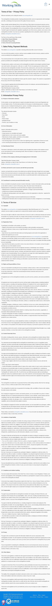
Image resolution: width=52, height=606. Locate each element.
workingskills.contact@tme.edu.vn (12, 33)
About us (35, 595)
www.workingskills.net (27, 15)
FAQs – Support (41, 595)
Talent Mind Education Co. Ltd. (16, 596)
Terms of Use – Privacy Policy (36, 597)
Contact (46, 597)
